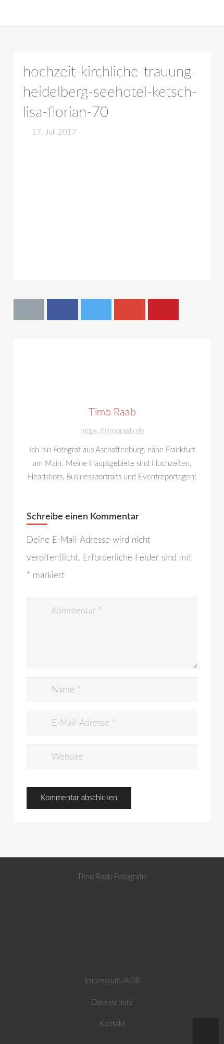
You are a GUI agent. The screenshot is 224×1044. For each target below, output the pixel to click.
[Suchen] (211, 13)
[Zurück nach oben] (206, 1031)
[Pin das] (163, 309)
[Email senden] (29, 309)
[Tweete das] (96, 309)
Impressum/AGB (112, 981)
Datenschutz (112, 1003)
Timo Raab (112, 412)
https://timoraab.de (112, 431)
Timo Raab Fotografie (112, 877)
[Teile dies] (62, 309)
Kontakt (112, 1024)
